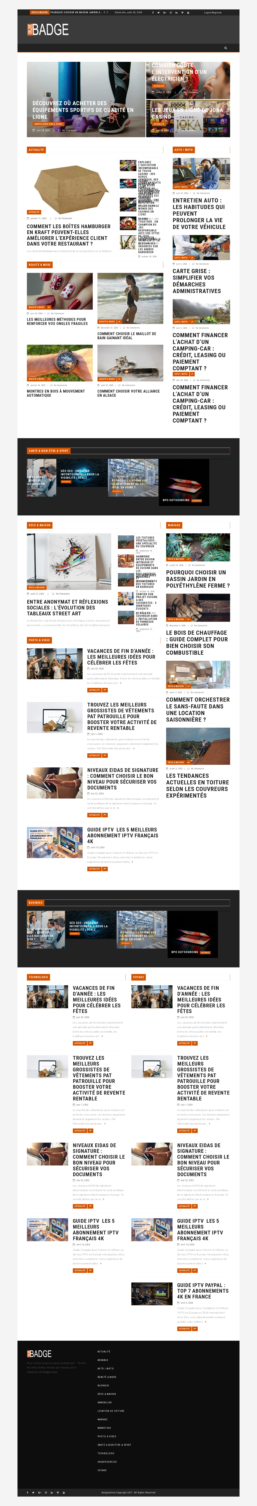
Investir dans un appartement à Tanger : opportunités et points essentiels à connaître (73, 12)
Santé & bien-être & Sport (48, 124)
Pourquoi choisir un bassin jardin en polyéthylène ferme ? (198, 579)
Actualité (159, 86)
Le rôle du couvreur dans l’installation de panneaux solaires (147, 619)
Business (36, 481)
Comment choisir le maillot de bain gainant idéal (126, 336)
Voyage (102, 1470)
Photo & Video (107, 1436)
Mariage (103, 1419)
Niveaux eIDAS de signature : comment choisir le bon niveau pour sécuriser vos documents (122, 779)
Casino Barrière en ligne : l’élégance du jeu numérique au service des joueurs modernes (149, 191)
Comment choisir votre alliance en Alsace (128, 393)
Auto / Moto (181, 187)
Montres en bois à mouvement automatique (56, 393)
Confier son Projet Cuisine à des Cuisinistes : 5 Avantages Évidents (146, 601)
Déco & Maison (37, 587)
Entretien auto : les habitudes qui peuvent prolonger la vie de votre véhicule (199, 213)
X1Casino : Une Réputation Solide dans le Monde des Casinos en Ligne (148, 207)
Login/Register (213, 12)
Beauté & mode (36, 307)
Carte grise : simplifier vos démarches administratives (197, 281)
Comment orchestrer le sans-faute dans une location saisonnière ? (198, 709)
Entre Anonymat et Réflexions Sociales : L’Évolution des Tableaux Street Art (67, 607)
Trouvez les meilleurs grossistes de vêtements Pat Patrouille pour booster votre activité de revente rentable (122, 716)
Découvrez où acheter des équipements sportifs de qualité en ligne (83, 110)
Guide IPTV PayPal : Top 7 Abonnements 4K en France (203, 1291)
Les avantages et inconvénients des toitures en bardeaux (146, 581)
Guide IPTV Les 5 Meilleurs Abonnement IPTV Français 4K (122, 835)
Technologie (106, 1453)
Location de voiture (111, 1411)
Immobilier (38, 12)
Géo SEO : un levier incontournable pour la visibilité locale (50, 474)
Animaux (103, 1360)
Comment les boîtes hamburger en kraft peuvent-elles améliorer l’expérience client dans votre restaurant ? (69, 235)
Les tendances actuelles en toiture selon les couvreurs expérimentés (197, 786)
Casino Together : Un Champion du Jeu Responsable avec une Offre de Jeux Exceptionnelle (149, 229)
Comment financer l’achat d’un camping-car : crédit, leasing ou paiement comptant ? (200, 352)
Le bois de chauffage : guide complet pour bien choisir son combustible (197, 642)
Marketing (104, 1428)
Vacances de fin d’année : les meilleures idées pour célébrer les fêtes (121, 657)
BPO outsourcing (146, 500)
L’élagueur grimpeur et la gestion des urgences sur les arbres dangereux (149, 245)
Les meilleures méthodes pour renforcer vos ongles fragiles (57, 321)
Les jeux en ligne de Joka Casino (187, 113)
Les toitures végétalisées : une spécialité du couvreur (146, 542)
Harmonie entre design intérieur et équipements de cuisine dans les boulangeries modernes (147, 566)
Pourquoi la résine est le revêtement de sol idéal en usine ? (100, 484)
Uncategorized (107, 1462)
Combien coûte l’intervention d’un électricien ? (179, 72)
